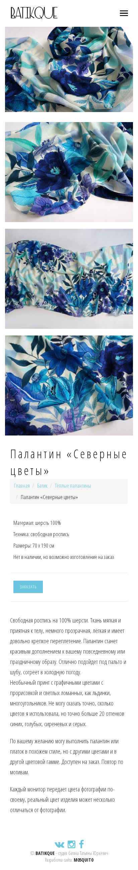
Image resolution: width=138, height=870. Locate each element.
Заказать (28, 587)
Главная (22, 485)
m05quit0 (83, 860)
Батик (42, 485)
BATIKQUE (45, 853)
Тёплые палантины (73, 485)
